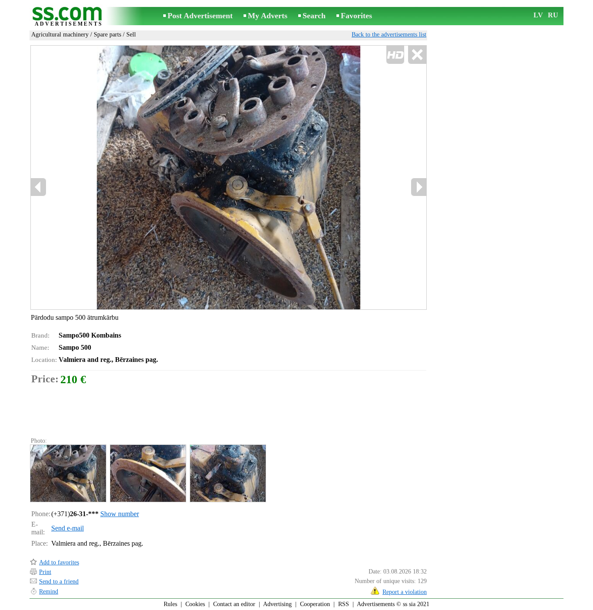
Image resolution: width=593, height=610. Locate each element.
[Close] (417, 55)
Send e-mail (67, 528)
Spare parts (107, 34)
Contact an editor (234, 604)
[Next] (418, 187)
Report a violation (404, 592)
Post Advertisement (200, 15)
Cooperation (315, 604)
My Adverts (267, 15)
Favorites (356, 15)
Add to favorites (59, 562)
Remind (48, 591)
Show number (119, 513)
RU (553, 15)
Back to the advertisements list (389, 34)
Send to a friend (59, 581)
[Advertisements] (69, 16)
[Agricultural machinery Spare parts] (67, 473)
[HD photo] (228, 177)
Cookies (195, 604)
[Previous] (123, 178)
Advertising (277, 604)
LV (538, 15)
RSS (343, 604)
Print (45, 572)
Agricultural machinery (60, 34)
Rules (170, 604)
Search (314, 15)
